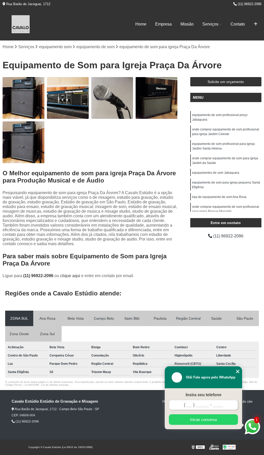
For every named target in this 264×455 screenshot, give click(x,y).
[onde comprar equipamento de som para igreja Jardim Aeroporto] (156, 98)
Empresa (163, 24)
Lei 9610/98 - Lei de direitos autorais (46, 384)
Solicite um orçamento (226, 82)
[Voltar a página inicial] (21, 24)
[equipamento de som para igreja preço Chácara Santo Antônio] (68, 98)
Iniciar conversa (203, 419)
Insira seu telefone (203, 395)
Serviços (210, 24)
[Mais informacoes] (255, 24)
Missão (187, 24)
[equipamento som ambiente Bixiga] (23, 142)
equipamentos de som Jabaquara (215, 173)
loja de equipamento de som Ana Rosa (219, 197)
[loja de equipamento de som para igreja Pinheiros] (23, 98)
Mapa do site (242, 401)
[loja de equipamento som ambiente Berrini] (112, 98)
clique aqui (70, 276)
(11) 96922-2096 (249, 4)
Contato (237, 24)
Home (140, 24)
